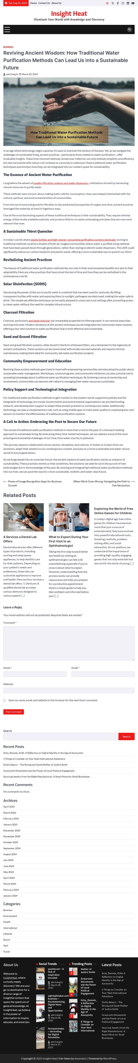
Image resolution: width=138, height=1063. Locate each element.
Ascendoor (80, 1058)
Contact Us (44, 3)
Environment (10, 916)
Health (6, 922)
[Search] (129, 29)
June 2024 (8, 866)
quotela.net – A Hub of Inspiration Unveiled (56, 973)
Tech (5, 945)
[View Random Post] (107, 3)
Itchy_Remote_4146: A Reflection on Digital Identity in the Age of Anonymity (43, 753)
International (10, 928)
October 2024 (10, 842)
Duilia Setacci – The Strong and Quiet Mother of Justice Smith (35, 764)
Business (8, 47)
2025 (39, 1058)
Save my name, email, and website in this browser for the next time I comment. (53, 700)
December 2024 (11, 830)
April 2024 (9, 878)
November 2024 (11, 836)
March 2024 (9, 883)
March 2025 (9, 812)
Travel (6, 951)
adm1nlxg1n (12, 74)
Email (75, 667)
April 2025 (9, 806)
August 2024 (10, 854)
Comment (9, 622)
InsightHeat (10, 977)
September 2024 (12, 848)
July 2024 (8, 860)
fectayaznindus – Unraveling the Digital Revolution (56, 1033)
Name (7, 667)
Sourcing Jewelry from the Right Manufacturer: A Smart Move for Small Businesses (46, 776)
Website (8, 684)
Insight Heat (69, 13)
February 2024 (11, 889)
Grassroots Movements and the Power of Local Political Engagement (39, 770)
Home (33, 3)
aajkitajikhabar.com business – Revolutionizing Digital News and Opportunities (58, 1003)
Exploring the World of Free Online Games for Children (113, 511)
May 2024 (8, 872)
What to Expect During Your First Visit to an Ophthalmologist (68, 541)
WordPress (109, 1058)
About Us (56, 3)
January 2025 (10, 824)
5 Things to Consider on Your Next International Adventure (34, 758)
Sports (6, 939)
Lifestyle (7, 933)
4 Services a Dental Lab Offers (20, 539)
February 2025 (11, 818)
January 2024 (10, 895)
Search (7, 730)
